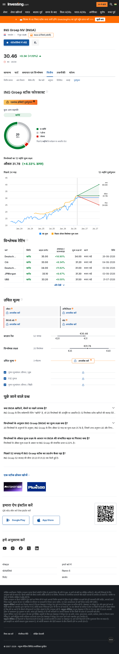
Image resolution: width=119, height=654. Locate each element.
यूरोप (102, 12)
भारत (27, 12)
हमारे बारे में (67, 564)
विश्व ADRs (65, 12)
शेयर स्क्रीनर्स (16, 12)
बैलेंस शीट (31, 80)
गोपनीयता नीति (23, 634)
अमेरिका (93, 12)
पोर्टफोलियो (7, 571)
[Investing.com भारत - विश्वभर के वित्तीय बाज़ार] (18, 4)
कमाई (68, 80)
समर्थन (64, 577)
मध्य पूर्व (111, 12)
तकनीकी (61, 72)
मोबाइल (5, 564)
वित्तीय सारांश (8, 80)
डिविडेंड (59, 80)
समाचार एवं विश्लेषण (32, 72)
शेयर (5, 12)
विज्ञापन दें (66, 571)
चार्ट (16, 72)
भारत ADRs (80, 12)
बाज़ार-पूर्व (37, 12)
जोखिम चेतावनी (38, 634)
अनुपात (50, 80)
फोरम (72, 72)
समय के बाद (51, 12)
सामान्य (7, 72)
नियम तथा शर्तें (8, 634)
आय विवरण (20, 80)
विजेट (4, 577)
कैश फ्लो (41, 80)
